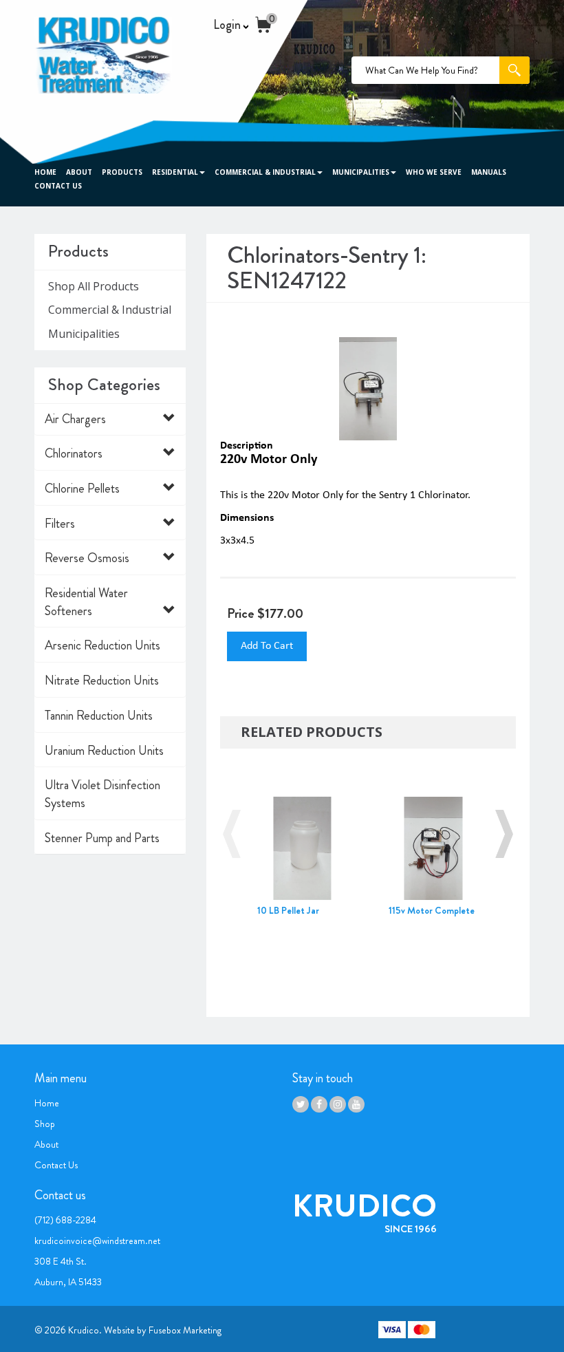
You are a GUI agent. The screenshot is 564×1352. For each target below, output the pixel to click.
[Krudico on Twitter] (300, 1104)
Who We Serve (434, 172)
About (79, 172)
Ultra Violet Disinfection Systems (102, 794)
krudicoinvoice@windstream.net (97, 1240)
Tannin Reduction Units (99, 716)
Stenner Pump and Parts (102, 838)
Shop (44, 1123)
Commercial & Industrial (265, 172)
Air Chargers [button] (75, 419)
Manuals (488, 172)
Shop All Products (93, 286)
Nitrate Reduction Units (102, 680)
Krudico (83, 1330)
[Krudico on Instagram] (337, 1104)
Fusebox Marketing (185, 1330)
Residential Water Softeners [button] (86, 602)
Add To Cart (267, 646)
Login (228, 25)
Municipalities (360, 172)
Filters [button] (60, 524)
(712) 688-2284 (65, 1220)
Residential (175, 172)
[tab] (110, 420)
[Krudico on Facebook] (319, 1104)
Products (122, 172)
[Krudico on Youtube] (356, 1104)
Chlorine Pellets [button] (82, 488)
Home (45, 172)
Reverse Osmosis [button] (87, 558)
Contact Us (58, 186)
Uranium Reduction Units (104, 751)
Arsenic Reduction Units (102, 645)
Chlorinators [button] (73, 453)
